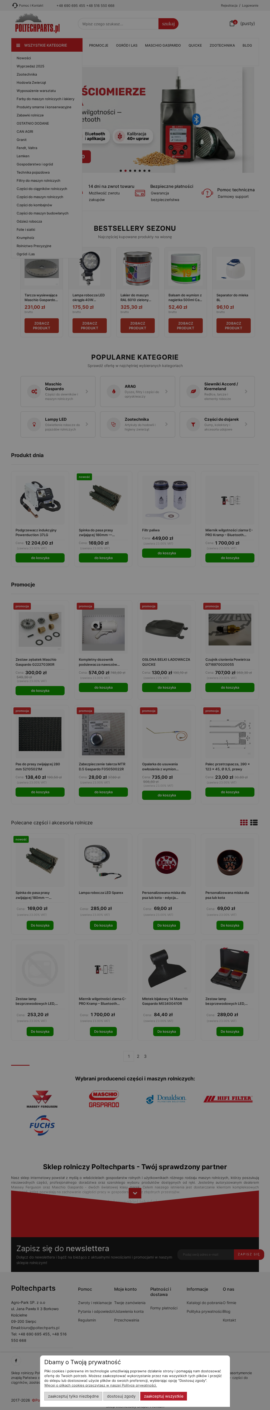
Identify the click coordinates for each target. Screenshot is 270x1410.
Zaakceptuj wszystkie (164, 1396)
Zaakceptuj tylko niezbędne (73, 1396)
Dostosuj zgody (121, 1396)
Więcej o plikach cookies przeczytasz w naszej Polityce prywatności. (100, 1385)
